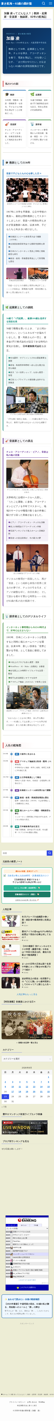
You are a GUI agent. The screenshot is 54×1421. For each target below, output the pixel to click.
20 (34, 1092)
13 (34, 1087)
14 (41, 1087)
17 (13, 1092)
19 (27, 1092)
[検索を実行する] (49, 853)
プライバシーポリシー (17, 1402)
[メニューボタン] (50, 3)
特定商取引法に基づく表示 (27, 1405)
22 (48, 1092)
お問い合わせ (32, 1402)
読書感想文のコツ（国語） (26, 894)
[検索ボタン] (43, 3)
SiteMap (42, 1402)
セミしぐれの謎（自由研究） (26, 888)
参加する (45, 1283)
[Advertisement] (27, 1352)
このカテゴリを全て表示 (27, 1280)
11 (20, 1087)
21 (41, 1092)
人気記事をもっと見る (27, 994)
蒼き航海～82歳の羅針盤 (16, 3)
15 (48, 1087)
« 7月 (4, 1106)
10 (13, 1087)
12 (27, 1087)
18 (20, 1092)
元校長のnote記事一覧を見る (26, 900)
